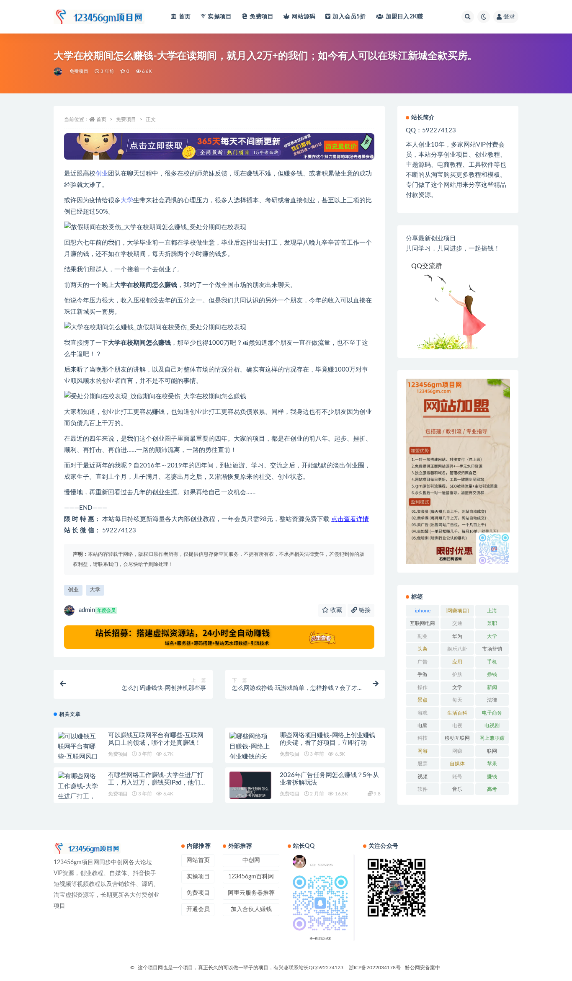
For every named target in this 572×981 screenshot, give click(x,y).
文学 (457, 687)
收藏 (335, 610)
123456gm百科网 (251, 877)
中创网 (251, 860)
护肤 (457, 674)
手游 (422, 674)
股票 (422, 763)
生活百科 (457, 712)
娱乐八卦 (457, 648)
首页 (185, 17)
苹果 (492, 763)
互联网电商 (422, 623)
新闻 (492, 687)
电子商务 (492, 712)
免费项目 (261, 17)
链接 (364, 610)
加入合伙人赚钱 (251, 909)
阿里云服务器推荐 (251, 893)
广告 (422, 661)
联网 (492, 751)
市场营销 (492, 648)
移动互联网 (457, 738)
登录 (509, 17)
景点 (422, 699)
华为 (457, 636)
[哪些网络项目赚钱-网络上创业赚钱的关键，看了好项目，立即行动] (250, 757)
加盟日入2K (404, 17)
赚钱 (492, 776)
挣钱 (492, 674)
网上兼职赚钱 (492, 740)
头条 (422, 648)
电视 (457, 725)
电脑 (422, 725)
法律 (492, 699)
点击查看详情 (350, 519)
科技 (422, 738)
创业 (101, 173)
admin (97, 610)
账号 (457, 776)
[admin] (58, 71)
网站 (303, 17)
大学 (127, 200)
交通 (457, 623)
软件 (422, 789)
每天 (457, 699)
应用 (457, 661)
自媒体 (457, 763)
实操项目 (220, 17)
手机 (492, 661)
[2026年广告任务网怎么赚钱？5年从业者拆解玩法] (250, 792)
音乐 (457, 789)
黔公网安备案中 (422, 967)
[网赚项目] (457, 610)
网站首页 (198, 860)
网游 (422, 751)
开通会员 (198, 909)
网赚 (457, 751)
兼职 (492, 623)
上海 (492, 610)
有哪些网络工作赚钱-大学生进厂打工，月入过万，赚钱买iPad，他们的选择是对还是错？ (157, 782)
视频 (422, 776)
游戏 (422, 712)
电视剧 (492, 725)
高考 (492, 789)
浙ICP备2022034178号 (375, 967)
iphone (422, 610)
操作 (422, 687)
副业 (422, 636)
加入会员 (349, 17)
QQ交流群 (426, 266)
